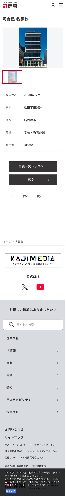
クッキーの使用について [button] (35, 485)
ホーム (7, 241)
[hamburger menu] (61, 5)
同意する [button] (11, 491)
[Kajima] (10, 5)
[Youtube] (40, 287)
